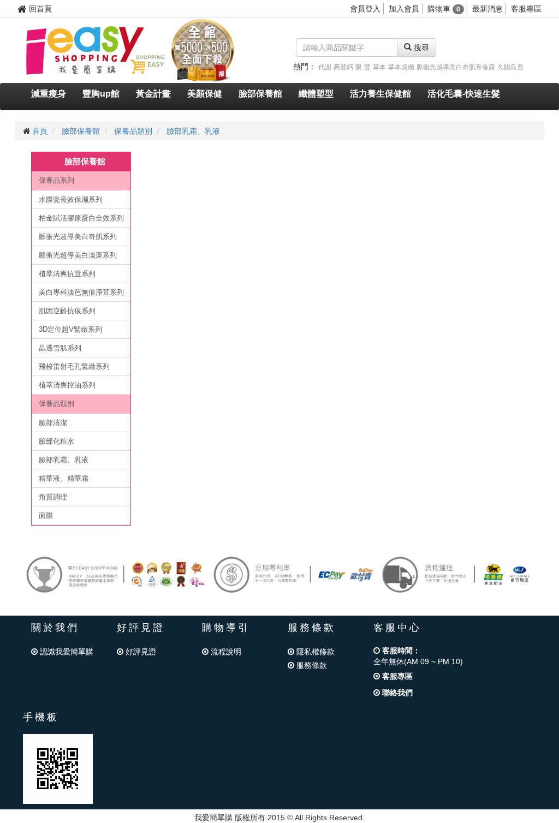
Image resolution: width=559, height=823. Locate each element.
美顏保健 (204, 93)
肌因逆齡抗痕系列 (67, 311)
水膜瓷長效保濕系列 (71, 199)
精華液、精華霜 (63, 478)
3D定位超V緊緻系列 (70, 329)
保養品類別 (133, 131)
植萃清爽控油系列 (67, 385)
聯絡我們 (396, 692)
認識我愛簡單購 (65, 651)
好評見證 (139, 651)
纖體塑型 (316, 93)
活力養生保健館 (380, 93)
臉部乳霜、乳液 (193, 131)
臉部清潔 (53, 423)
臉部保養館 (260, 93)
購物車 (443, 8)
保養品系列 (56, 180)
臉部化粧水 (56, 441)
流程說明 (225, 651)
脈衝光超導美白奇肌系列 (78, 236)
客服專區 (526, 8)
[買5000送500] (202, 49)
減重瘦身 (48, 93)
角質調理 (53, 497)
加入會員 (404, 8)
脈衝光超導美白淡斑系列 (78, 255)
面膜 (46, 515)
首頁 (39, 131)
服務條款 (310, 665)
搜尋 (420, 47)
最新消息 (487, 8)
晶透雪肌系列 (60, 348)
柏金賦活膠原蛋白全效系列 (81, 218)
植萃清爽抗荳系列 (67, 274)
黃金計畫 (153, 93)
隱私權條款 (314, 651)
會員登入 (365, 8)
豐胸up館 (101, 93)
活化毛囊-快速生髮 (463, 93)
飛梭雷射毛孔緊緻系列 (74, 366)
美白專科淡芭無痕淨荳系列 (81, 292)
